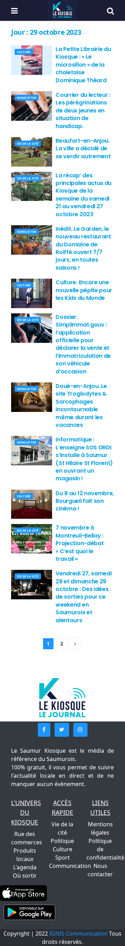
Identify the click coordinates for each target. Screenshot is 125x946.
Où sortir (25, 875)
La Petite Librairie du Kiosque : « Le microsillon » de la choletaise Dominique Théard (83, 64)
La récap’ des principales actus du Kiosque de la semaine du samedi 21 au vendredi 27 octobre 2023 (83, 194)
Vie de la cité (28, 143)
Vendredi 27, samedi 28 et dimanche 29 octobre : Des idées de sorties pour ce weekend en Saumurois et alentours (83, 596)
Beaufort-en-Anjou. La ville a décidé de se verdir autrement (83, 148)
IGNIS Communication (78, 933)
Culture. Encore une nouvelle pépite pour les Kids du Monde (84, 290)
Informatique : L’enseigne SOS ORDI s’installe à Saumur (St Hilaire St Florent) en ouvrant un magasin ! (84, 459)
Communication (70, 866)
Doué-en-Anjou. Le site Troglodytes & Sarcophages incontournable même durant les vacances (81, 405)
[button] (44, 730)
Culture (24, 52)
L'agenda (24, 867)
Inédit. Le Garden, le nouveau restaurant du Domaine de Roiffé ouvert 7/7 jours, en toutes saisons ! (83, 248)
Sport (62, 857)
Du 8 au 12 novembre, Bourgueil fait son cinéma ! (85, 501)
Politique (62, 841)
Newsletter (26, 98)
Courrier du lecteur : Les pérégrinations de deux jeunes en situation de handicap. (83, 110)
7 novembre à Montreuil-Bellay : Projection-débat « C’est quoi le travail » (79, 543)
